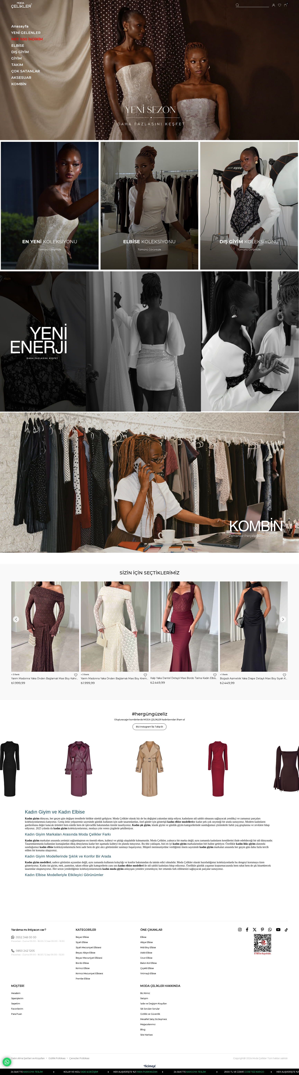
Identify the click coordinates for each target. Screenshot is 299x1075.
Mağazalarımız (148, 1024)
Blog (142, 1029)
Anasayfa (20, 26)
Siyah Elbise (82, 942)
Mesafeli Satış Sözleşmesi (153, 1019)
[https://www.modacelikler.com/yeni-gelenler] (149, 341)
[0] (285, 5)
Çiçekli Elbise (147, 968)
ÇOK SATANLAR (25, 71)
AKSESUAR (21, 77)
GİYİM (16, 58)
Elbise (143, 937)
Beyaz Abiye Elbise (85, 952)
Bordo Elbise (82, 963)
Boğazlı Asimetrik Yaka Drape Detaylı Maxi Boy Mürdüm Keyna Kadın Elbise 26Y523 (115, 678)
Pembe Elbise (83, 978)
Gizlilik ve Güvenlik (150, 1014)
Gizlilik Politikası (56, 1058)
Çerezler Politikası (79, 1058)
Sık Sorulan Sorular (150, 1008)
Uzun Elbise (146, 958)
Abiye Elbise (146, 942)
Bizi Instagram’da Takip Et (149, 726)
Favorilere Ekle (75, 675)
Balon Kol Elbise (148, 963)
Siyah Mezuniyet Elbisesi (88, 947)
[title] (149, 70)
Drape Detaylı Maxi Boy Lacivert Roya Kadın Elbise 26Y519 (254, 678)
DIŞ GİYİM (20, 52)
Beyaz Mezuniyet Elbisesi (89, 958)
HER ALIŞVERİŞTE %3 (187, 1071)
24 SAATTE (78, 1071)
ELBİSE (17, 45)
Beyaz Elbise (82, 937)
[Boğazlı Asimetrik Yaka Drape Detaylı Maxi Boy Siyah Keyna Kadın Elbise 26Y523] (45, 626)
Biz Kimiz (145, 993)
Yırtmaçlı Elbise (148, 973)
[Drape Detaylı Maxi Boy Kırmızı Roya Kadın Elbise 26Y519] (184, 626)
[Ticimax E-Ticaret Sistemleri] (149, 1066)
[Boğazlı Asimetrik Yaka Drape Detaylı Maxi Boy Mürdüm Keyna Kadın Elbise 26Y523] (115, 626)
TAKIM (17, 65)
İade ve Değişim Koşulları (153, 1003)
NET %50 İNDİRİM (27, 39)
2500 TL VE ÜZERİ (132, 1071)
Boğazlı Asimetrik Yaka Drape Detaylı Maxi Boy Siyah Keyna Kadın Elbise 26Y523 (45, 678)
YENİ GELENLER (26, 33)
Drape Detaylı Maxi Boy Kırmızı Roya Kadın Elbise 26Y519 (184, 678)
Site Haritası (146, 1034)
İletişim (144, 998)
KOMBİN (18, 84)
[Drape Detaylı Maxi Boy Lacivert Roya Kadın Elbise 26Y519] (254, 626)
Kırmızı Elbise (83, 968)
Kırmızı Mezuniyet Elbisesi (89, 973)
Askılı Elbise (146, 952)
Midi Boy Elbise (148, 947)
